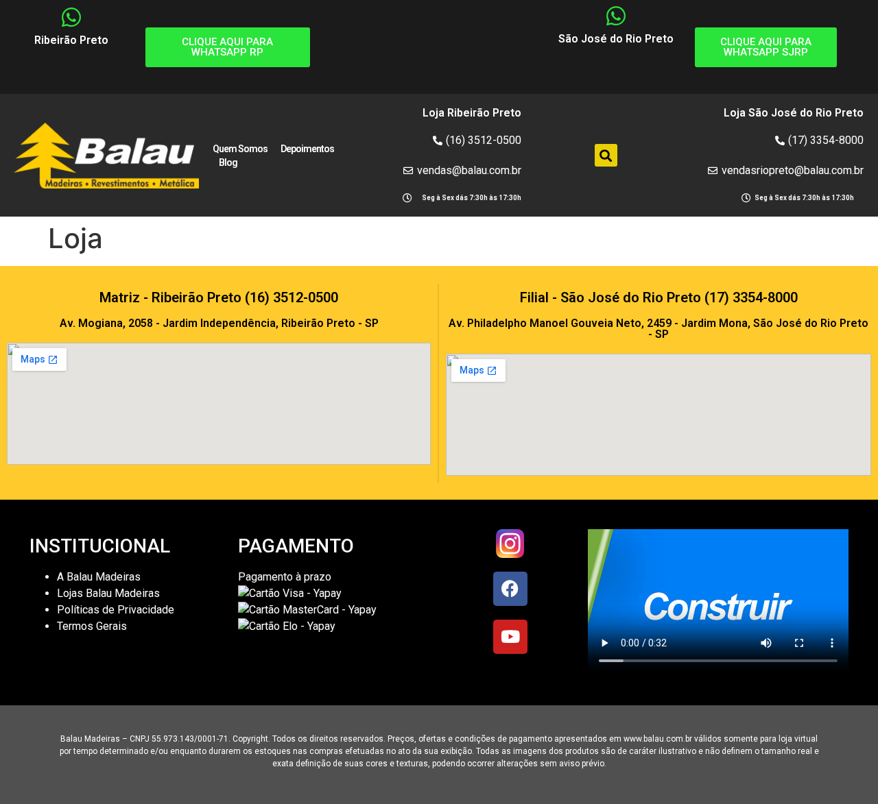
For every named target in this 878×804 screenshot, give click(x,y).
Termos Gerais (93, 626)
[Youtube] (510, 637)
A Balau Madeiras (99, 576)
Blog (228, 162)
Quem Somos (240, 148)
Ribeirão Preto (71, 40)
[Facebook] (510, 589)
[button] (606, 155)
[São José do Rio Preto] (616, 16)
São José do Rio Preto (616, 38)
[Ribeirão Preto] (71, 17)
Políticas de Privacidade (115, 609)
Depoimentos (307, 148)
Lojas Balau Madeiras (108, 593)
